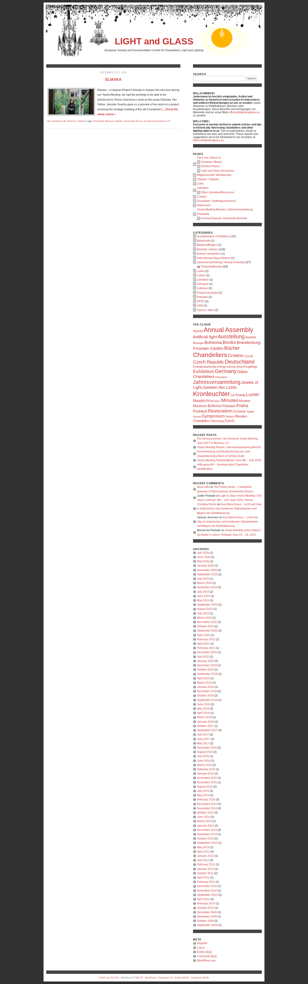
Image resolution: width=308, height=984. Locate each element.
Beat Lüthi (203, 487)
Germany (226, 371)
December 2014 (207, 804)
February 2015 (206, 799)
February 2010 (206, 903)
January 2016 (205, 773)
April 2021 (203, 643)
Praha (242, 405)
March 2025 (204, 583)
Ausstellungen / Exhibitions (213, 236)
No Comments (54, 121)
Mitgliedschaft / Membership (214, 175)
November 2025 (207, 570)
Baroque (198, 343)
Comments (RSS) (200, 977)
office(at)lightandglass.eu (244, 112)
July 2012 (203, 860)
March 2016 (204, 765)
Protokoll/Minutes (211, 266)
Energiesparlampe (204, 366)
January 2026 (205, 565)
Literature (203, 187)
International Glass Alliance (213, 258)
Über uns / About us (209, 157)
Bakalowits (203, 240)
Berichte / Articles (76, 121)
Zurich (229, 421)
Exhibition (203, 371)
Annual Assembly (228, 329)
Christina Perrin (206, 504)
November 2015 (207, 782)
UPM (200, 305)
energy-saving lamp (230, 366)
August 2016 (205, 752)
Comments (207, 956)
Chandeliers (210, 354)
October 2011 (205, 873)
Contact (202, 196)
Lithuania (203, 284)
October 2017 (205, 726)
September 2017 (207, 730)
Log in (201, 947)
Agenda (198, 331)
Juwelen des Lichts (219, 387)
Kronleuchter (211, 393)
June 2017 (203, 739)
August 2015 (205, 786)
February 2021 (206, 648)
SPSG (201, 301)
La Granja (238, 395)
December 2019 (207, 665)
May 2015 (203, 795)
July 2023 (203, 613)
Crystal (248, 356)
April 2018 (203, 712)
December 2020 (207, 652)
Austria (250, 337)
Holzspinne (221, 377)
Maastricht (201, 401)
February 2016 (206, 769)
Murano (244, 401)
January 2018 (205, 721)
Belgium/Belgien (207, 245)
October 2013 (205, 838)
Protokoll (200, 411)
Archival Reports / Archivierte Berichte (224, 218)
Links (200, 183)
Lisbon (201, 275)
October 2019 (205, 669)
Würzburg (217, 421)
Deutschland (239, 362)
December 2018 (207, 691)
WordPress (150, 977)
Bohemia (213, 342)
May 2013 (203, 847)
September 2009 (207, 925)
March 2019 (204, 682)
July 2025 (203, 578)
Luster (252, 394)
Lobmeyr (202, 288)
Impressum (204, 205)
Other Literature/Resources (217, 192)
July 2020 (203, 656)
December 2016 (207, 747)
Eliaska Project (210, 166)
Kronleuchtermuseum (155, 121)
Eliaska (113, 79)
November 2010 (207, 890)
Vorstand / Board (211, 162)
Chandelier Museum (103, 121)
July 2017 (203, 734)
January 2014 (205, 825)
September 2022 (207, 630)
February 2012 (206, 864)
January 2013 (205, 855)
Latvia (201, 271)
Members (215, 401)
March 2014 (204, 821)
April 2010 (203, 899)
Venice (229, 416)
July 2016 (203, 756)
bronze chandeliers (209, 253)
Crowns (235, 355)
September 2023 (207, 604)
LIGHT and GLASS (154, 41)
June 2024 (203, 596)
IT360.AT (138, 977)
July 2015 (203, 791)
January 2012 (205, 869)
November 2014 (207, 808)
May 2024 (203, 600)
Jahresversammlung (217, 382)
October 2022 (205, 626)
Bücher (232, 348)
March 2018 (204, 717)
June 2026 (203, 557)
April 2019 (203, 678)
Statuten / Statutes (208, 179)
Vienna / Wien (205, 310)
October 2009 (205, 920)
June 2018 (203, 704)
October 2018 (205, 695)
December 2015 (207, 777)
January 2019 (205, 687)
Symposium (213, 416)
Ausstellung (231, 336)
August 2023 (205, 609)
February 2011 (206, 881)
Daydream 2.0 (165, 977)
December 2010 (207, 886)
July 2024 (203, 591)
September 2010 (207, 894)
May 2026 (203, 561)
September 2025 (207, 574)
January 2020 (205, 661)
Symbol (197, 416)
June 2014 (203, 816)
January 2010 (205, 907)
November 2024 (207, 587)
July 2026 (203, 552)
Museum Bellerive (207, 406)
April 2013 (203, 851)
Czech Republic (208, 361)
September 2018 (207, 700)
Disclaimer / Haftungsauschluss (216, 201)
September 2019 (207, 673)
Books (229, 342)
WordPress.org (206, 960)
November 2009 (207, 916)
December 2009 (207, 912)
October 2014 (205, 812)
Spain (250, 411)
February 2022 (206, 639)
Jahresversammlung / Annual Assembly (221, 262)
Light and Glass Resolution (217, 170)
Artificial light (205, 336)
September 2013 (207, 842)
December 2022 (207, 622)
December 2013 (207, 830)
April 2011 (203, 877)
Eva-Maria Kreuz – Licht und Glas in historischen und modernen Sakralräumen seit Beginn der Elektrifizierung (229, 508)
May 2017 (203, 743)
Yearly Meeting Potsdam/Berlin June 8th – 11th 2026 (229, 460)
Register (202, 943)
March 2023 (204, 617)
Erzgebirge (250, 366)
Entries (204, 952)
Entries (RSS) (182, 977)
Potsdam (202, 297)
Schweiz (239, 411)
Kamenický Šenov (133, 121)
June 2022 (203, 635)
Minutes (229, 400)
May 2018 (203, 708)
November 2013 (207, 834)
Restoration (220, 410)
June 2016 (203, 760)
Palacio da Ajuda (207, 292)
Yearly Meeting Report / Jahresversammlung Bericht (229, 447)
